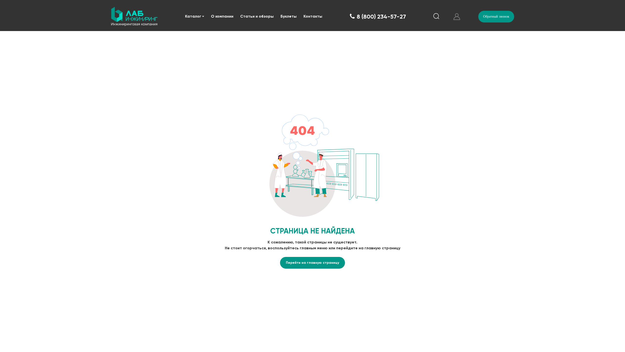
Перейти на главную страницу (312, 263)
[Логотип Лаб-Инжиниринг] (134, 16)
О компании (222, 16)
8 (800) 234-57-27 (381, 16)
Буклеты (289, 16)
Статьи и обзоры (257, 16)
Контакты (312, 16)
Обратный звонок (496, 16)
